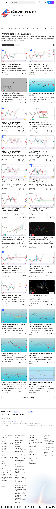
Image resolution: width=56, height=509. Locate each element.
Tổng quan (17, 446)
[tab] (7, 45)
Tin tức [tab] (11, 29)
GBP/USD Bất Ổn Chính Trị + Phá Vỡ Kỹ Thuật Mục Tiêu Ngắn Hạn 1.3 (41, 238)
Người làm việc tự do (34, 462)
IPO (2, 468)
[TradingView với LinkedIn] (14, 415)
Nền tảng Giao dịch (48, 444)
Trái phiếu (3, 445)
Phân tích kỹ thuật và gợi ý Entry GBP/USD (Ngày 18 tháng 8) (39, 65)
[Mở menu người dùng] (45, 2)
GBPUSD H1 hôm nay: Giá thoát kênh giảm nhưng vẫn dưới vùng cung (40, 325)
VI (41, 2)
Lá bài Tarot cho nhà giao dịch (21, 479)
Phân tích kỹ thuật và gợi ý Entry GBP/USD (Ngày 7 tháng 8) (11, 123)
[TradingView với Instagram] (11, 415)
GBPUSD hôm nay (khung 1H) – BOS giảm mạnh (40, 354)
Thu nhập (3, 465)
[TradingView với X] (2, 415)
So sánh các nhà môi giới (20, 449)
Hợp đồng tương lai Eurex (21, 458)
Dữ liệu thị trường (19, 440)
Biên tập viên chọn (33, 454)
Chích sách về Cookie (20, 493)
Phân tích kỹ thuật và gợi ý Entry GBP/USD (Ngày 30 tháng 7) (11, 152)
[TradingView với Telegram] (17, 415)
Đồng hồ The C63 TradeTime (19, 482)
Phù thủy (31, 460)
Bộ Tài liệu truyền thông (20, 472)
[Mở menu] (2, 2)
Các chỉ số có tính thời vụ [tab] (36, 29)
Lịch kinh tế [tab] (48, 29)
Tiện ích (46, 438)
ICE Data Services (15, 421)
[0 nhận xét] (19, 73)
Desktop (3, 486)
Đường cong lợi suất (6, 474)
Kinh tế (3, 463)
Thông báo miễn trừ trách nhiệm (21, 490)
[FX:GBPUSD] (31, 119)
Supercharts (4, 437)
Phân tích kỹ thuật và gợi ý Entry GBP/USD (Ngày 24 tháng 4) (11, 296)
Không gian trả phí (33, 463)
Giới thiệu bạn (32, 440)
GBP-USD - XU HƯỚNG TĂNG (10, 93)
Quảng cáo (46, 449)
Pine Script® (4, 480)
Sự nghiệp (17, 471)
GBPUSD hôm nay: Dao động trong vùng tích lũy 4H (41, 94)
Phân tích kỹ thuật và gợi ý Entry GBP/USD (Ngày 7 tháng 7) (11, 209)
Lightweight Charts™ (49, 441)
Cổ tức (3, 466)
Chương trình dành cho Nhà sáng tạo (35, 443)
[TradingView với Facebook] (5, 415)
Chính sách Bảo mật (19, 492)
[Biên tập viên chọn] (3, 50)
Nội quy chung (32, 445)
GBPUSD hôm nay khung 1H (10, 353)
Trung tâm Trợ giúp (19, 469)
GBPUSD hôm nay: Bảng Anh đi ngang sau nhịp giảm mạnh (13, 325)
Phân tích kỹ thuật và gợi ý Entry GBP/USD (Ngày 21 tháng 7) (39, 180)
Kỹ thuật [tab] (25, 29)
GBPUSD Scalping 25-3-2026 (38, 295)
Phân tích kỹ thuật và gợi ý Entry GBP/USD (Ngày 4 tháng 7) (39, 209)
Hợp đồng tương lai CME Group (20, 456)
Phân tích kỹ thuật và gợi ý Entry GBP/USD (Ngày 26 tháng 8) (11, 65)
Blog (16, 468)
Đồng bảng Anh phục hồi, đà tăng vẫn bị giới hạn (13, 180)
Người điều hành (32, 446)
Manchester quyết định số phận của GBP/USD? (40, 383)
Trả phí (16, 439)
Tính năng (17, 437)
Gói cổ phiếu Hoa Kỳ (19, 460)
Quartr (20, 428)
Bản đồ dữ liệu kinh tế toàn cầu (6, 478)
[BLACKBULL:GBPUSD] (31, 379)
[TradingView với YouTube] (8, 415)
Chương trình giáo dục (48, 456)
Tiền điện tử (4, 446)
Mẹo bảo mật (18, 498)
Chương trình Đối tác (49, 453)
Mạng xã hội (31, 437)
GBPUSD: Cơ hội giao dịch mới (38, 122)
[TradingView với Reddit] (23, 415)
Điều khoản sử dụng (19, 487)
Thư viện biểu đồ (48, 440)
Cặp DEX (3, 449)
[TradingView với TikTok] (20, 415)
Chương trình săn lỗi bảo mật (20, 500)
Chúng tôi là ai (18, 464)
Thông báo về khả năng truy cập (20, 496)
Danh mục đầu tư (5, 472)
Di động (3, 485)
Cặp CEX (3, 448)
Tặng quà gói (18, 442)
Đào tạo (30, 452)
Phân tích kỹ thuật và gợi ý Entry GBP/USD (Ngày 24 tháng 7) (39, 152)
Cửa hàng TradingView (20, 477)
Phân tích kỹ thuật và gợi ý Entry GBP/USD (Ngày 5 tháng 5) (39, 267)
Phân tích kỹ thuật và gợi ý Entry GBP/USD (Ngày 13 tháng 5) (11, 267)
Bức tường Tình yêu (33, 439)
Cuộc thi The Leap (19, 451)
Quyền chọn (4, 476)
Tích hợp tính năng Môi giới (48, 451)
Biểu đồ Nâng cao (48, 443)
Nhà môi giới (18, 448)
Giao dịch (31, 451)
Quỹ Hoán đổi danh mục (7, 443)
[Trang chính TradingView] (5, 2)
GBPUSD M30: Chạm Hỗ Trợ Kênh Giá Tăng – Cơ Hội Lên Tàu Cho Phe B (13, 238)
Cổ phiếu (3, 441)
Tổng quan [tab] (4, 29)
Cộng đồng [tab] (18, 29)
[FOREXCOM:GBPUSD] (31, 293)
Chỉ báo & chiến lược (33, 458)
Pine (2, 451)
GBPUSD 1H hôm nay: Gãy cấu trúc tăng (13, 382)
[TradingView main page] (7, 412)
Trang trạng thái (18, 502)
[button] (53, 45)
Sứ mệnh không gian (19, 466)
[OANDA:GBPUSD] (3, 61)
